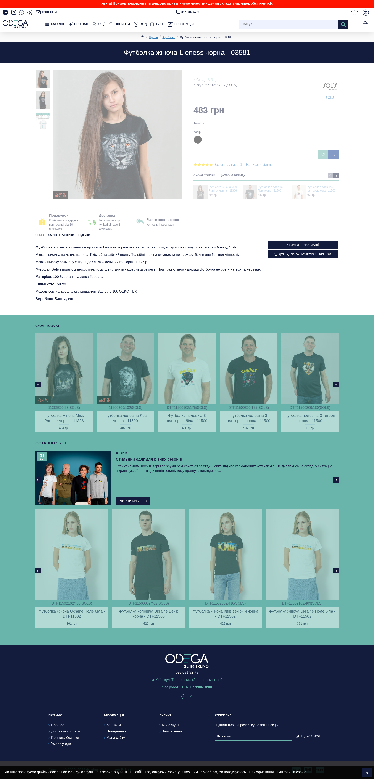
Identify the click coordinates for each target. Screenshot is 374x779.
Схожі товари (204, 175)
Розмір (197, 123)
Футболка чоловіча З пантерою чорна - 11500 (248, 418)
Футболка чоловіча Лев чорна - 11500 (270, 188)
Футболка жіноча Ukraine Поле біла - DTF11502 (72, 613)
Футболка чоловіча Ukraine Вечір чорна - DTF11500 (148, 613)
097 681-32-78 (187, 672)
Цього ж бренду (232, 175)
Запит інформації (305, 245)
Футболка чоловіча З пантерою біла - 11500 (321, 188)
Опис (39, 235)
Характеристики (61, 235)
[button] (330, 175)
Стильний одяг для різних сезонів (149, 459)
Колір (197, 132)
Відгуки (84, 235)
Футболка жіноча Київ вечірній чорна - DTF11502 (225, 613)
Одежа (153, 37)
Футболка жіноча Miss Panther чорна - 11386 (223, 188)
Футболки (169, 37)
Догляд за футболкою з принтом (305, 254)
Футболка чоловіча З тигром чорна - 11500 (309, 418)
